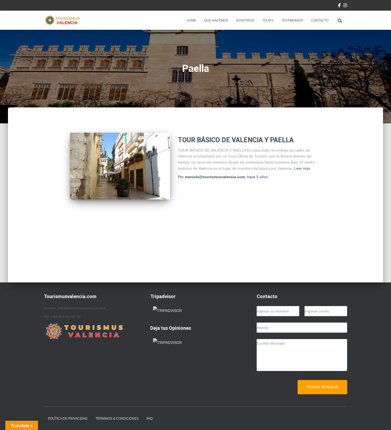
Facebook (339, 6)
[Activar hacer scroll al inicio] (380, 419)
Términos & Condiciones (117, 418)
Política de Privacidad (68, 418)
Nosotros (245, 20)
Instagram (345, 6)
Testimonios (292, 20)
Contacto (319, 20)
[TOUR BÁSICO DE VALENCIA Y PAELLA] (120, 166)
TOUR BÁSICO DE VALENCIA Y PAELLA (236, 140)
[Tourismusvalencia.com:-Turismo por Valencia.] (62, 20)
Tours (267, 20)
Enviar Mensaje (322, 387)
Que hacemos (216, 20)
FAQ (150, 418)
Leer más (302, 168)
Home (191, 20)
